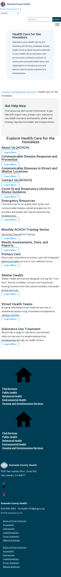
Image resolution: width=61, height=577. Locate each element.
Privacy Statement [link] (11, 536)
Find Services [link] (9, 388)
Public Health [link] (9, 392)
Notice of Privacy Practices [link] (14, 521)
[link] (15, 4)
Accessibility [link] (8, 525)
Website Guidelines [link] (11, 540)
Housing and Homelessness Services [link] (22, 403)
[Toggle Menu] (57, 24)
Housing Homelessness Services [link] (18, 92)
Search (56, 19)
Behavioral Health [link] (12, 396)
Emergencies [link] (8, 529)
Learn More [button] (13, 129)
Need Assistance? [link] (9, 9)
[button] (4, 483)
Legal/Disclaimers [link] (11, 533)
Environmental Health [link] (14, 400)
